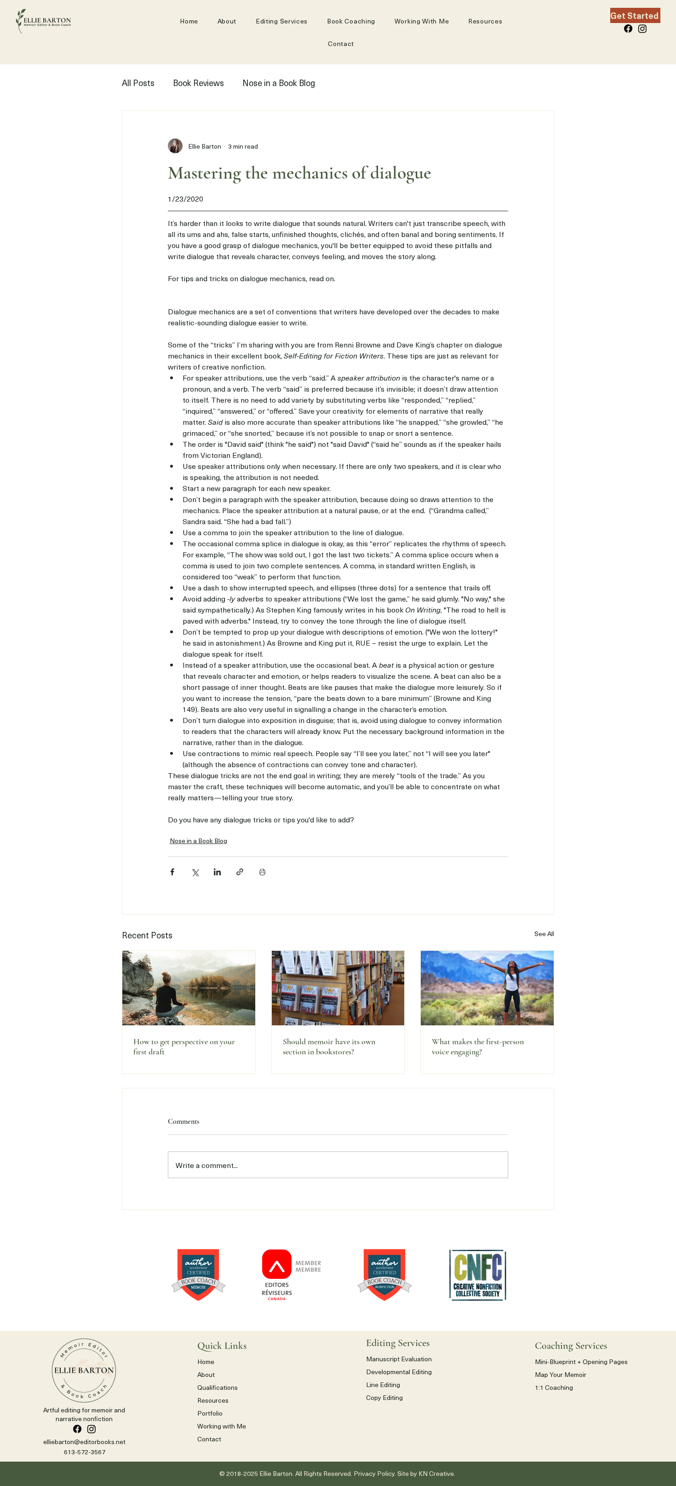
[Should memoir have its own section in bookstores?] (338, 988)
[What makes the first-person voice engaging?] (487, 988)
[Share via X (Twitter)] (194, 871)
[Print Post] (262, 871)
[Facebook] (628, 28)
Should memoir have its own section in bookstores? (329, 1046)
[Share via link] (239, 871)
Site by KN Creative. (427, 1473)
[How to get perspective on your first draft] (188, 988)
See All (544, 933)
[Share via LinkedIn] (217, 871)
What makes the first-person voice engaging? (478, 1046)
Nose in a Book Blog (278, 82)
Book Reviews (198, 82)
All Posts (138, 82)
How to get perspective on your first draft (184, 1046)
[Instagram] (642, 28)
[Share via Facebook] (172, 871)
